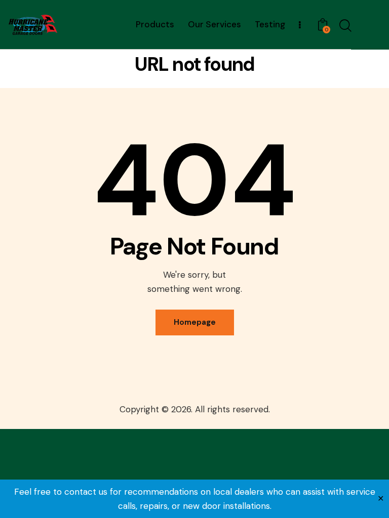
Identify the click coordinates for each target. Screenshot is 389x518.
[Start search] (344, 26)
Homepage (195, 322)
